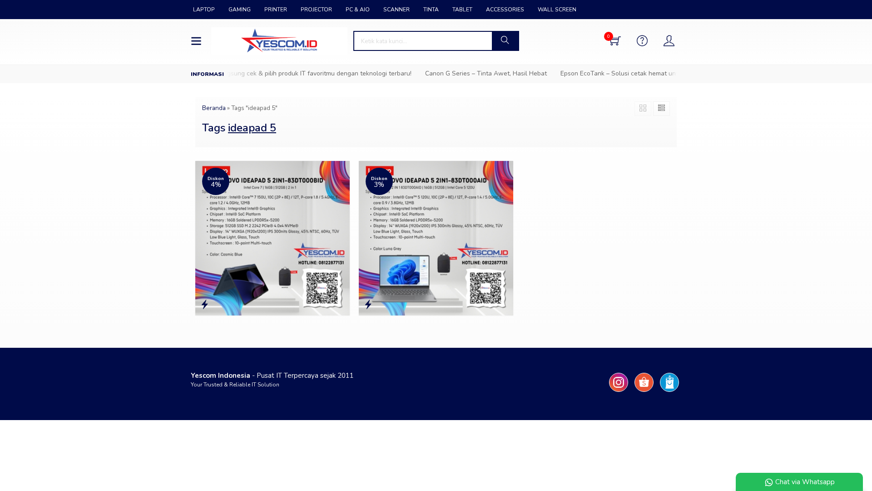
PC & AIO (358, 9)
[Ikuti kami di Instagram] (618, 391)
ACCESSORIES (505, 9)
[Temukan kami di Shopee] (644, 391)
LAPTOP (204, 9)
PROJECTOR (316, 9)
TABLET (462, 9)
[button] (505, 41)
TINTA (431, 9)
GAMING (239, 9)
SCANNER (396, 9)
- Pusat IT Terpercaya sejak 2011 (272, 375)
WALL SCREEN (557, 9)
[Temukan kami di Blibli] (669, 391)
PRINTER (275, 9)
